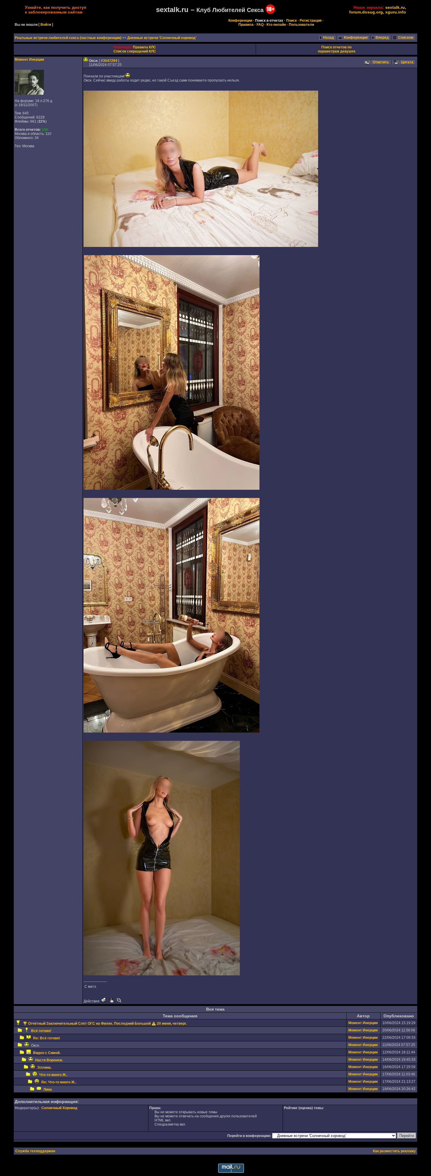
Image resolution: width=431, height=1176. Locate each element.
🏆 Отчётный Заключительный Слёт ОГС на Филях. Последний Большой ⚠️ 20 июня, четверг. (105, 1023)
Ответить (381, 62)
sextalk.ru (395, 7)
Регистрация (311, 20)
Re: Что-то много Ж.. (58, 1082)
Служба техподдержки (35, 1151)
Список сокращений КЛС (134, 51)
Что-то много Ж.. (53, 1075)
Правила (246, 25)
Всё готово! (41, 1031)
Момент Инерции (29, 59)
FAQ (260, 25)
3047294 (110, 61)
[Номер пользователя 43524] (29, 93)
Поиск (291, 20)
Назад (328, 37)
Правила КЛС (144, 47)
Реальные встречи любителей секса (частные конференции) (68, 38)
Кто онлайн (276, 25)
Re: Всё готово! (46, 1038)
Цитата (407, 62)
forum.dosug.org (366, 12)
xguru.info (395, 12)
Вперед (382, 37)
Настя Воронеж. (49, 1060)
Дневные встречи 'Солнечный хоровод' (161, 38)
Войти (46, 25)
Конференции (240, 20)
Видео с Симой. (46, 1053)
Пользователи (301, 25)
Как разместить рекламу (394, 1151)
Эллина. (44, 1067)
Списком (405, 37)
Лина (47, 1089)
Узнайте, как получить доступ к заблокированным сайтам (55, 9)
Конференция (356, 37)
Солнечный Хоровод (59, 1108)
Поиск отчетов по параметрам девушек (336, 49)
